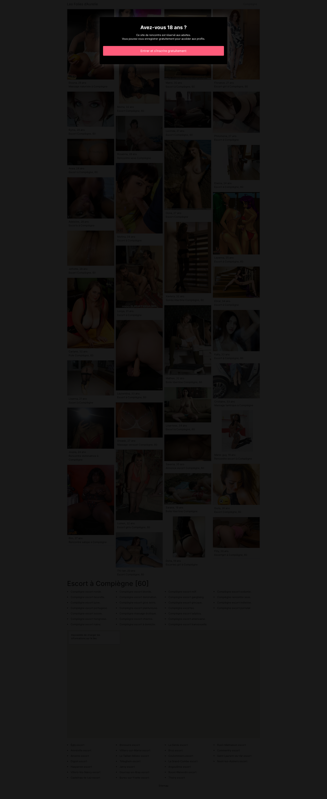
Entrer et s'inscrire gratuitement (163, 51)
